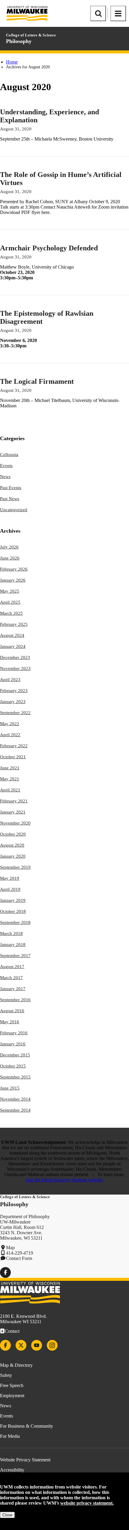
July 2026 (9, 547)
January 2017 (13, 988)
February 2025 (14, 624)
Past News (9, 498)
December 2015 (15, 1055)
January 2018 (13, 944)
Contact (12, 1331)
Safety (6, 1375)
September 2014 (15, 1110)
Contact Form (19, 1258)
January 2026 (13, 580)
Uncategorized (13, 509)
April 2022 (10, 734)
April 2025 (10, 602)
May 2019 (9, 878)
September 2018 (15, 922)
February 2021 (14, 801)
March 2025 (11, 613)
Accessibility (12, 1469)
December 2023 (15, 657)
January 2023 (13, 701)
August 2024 (12, 635)
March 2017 (11, 977)
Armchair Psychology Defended (49, 248)
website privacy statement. (87, 1503)
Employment (12, 1395)
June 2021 (10, 767)
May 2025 (9, 591)
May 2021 (9, 778)
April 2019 (10, 889)
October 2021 (13, 756)
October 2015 (13, 1066)
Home (12, 61)
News (5, 476)
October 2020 (13, 834)
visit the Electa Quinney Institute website (64, 1179)
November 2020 (15, 823)
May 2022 (9, 723)
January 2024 (13, 646)
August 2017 (12, 966)
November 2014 (15, 1099)
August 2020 (12, 845)
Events (6, 465)
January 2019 (13, 900)
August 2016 (12, 1010)
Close (7, 1515)
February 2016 (14, 1032)
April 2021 (10, 790)
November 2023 (15, 668)
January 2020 (13, 856)
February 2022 (14, 745)
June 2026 (10, 558)
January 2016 (13, 1043)
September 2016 (15, 999)
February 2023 (14, 690)
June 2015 (10, 1088)
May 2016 (9, 1021)
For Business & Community (26, 1426)
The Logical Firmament (37, 381)
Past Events (10, 487)
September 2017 (15, 955)
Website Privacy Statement (25, 1459)
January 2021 (13, 812)
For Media (10, 1436)
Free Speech (11, 1385)
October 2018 (13, 911)
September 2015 (15, 1077)
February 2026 (14, 569)
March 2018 (11, 933)
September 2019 (15, 867)
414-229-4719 (19, 1252)
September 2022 (15, 712)
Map (10, 1247)
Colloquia (9, 454)
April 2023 (10, 679)
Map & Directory (16, 1365)
